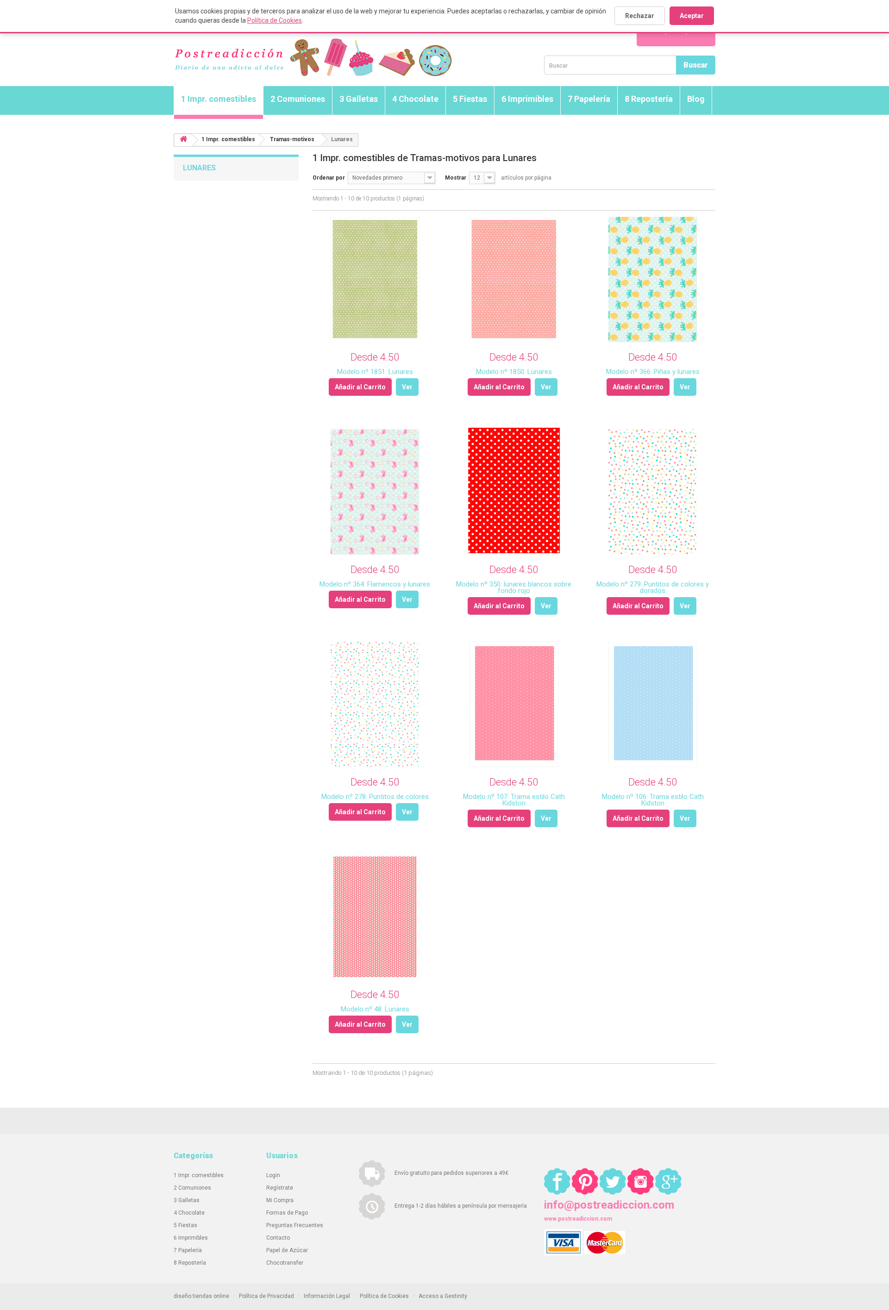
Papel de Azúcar (287, 1250)
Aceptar (692, 15)
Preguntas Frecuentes (294, 1225)
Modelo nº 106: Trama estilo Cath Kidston (653, 799)
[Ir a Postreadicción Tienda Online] (183, 140)
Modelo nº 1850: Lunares (514, 372)
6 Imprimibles (527, 99)
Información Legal (327, 1296)
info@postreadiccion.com (609, 1204)
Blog (696, 99)
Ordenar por (329, 178)
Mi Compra (280, 1200)
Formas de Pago (287, 1213)
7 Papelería (589, 99)
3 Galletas (358, 99)
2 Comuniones (297, 99)
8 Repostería (649, 99)
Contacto (278, 1238)
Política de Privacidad (266, 1296)
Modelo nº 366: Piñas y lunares (653, 372)
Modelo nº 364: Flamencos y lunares (374, 584)
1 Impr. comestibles (218, 99)
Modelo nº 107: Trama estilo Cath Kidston (514, 799)
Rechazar (639, 15)
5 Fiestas (470, 99)
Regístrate (279, 1188)
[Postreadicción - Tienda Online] (313, 57)
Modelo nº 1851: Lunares (375, 372)
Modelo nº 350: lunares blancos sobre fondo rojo (513, 587)
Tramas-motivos (292, 139)
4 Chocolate (415, 99)
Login (273, 1175)
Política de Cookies (274, 20)
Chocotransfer (284, 1263)
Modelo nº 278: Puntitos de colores (375, 796)
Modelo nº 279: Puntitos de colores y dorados (652, 587)
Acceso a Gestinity (443, 1296)
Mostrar (455, 178)
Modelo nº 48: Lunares (375, 1009)
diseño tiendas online (201, 1296)
